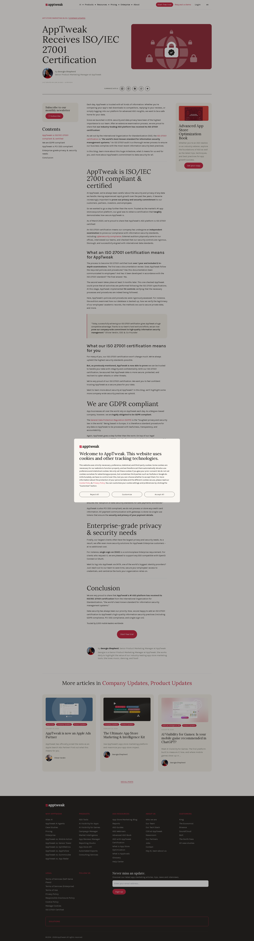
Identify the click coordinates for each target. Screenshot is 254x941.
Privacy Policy (99, 483)
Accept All (159, 494)
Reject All (94, 494)
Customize (127, 494)
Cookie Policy (85, 483)
